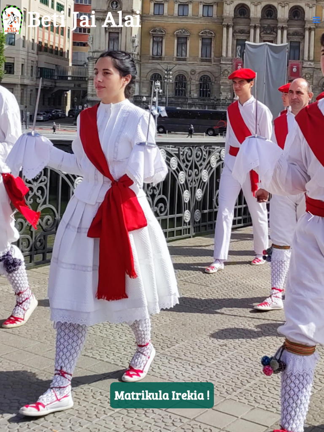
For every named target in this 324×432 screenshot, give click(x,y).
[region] (162, 216)
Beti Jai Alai (84, 20)
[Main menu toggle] (316, 20)
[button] (13, 216)
